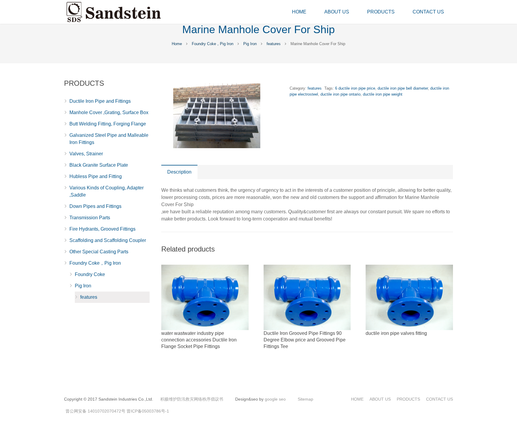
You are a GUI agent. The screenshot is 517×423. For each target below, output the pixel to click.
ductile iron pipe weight (382, 94)
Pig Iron (250, 44)
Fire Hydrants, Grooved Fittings (102, 229)
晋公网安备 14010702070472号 (95, 411)
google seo (275, 399)
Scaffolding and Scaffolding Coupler (107, 240)
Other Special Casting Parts (98, 251)
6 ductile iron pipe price (355, 88)
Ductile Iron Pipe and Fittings (100, 101)
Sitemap (305, 399)
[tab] (179, 172)
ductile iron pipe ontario (340, 94)
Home (177, 44)
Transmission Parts (89, 217)
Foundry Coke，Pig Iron (212, 44)
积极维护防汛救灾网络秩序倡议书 (191, 399)
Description (179, 171)
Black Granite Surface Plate (98, 165)
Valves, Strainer (86, 153)
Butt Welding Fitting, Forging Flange (107, 123)
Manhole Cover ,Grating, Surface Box (108, 112)
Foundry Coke (90, 274)
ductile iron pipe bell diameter (403, 88)
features (274, 44)
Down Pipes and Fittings (95, 206)
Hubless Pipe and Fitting (95, 176)
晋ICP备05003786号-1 (148, 411)
